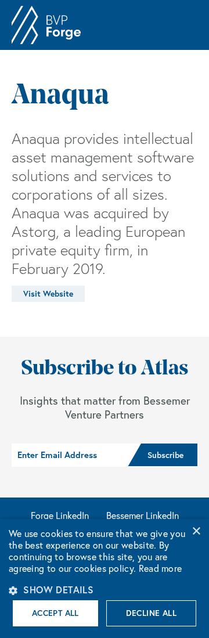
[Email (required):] (70, 455)
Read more (160, 568)
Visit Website (48, 294)
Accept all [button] (55, 613)
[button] (104, 589)
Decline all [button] (151, 613)
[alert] (104, 578)
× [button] (196, 531)
